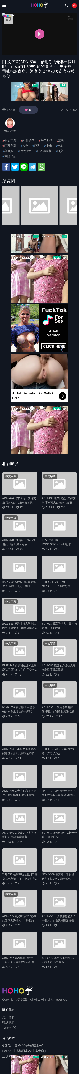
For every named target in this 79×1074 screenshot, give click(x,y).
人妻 (25, 146)
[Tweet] (15, 166)
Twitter (7, 1028)
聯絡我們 (8, 1022)
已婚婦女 (25, 151)
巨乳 (37, 146)
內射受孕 (28, 140)
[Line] (24, 166)
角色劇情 (46, 140)
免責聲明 (8, 1017)
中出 (49, 146)
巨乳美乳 (10, 146)
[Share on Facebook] (6, 166)
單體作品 (10, 156)
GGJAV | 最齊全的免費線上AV (22, 1045)
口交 (60, 151)
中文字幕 (10, 140)
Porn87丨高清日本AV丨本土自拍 (24, 1051)
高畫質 (8, 151)
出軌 (61, 140)
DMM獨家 (44, 151)
